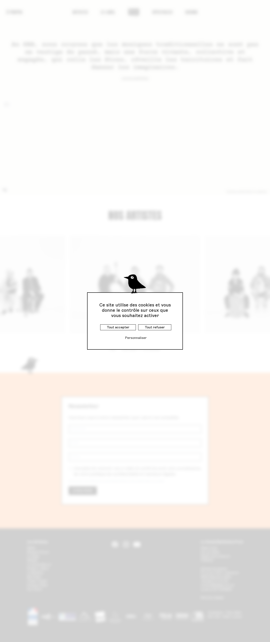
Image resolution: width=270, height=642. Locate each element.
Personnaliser (136, 338)
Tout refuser (155, 327)
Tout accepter (118, 327)
